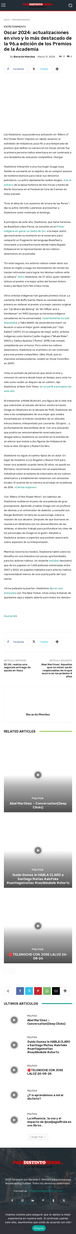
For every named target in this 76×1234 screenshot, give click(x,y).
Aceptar (39, 1228)
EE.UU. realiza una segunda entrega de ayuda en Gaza (17, 667)
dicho (21, 276)
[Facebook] (20, 991)
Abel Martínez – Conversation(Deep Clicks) (38, 805)
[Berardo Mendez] (7, 56)
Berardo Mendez (24, 56)
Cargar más (36, 1137)
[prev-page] (6, 970)
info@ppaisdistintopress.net (45, 1190)
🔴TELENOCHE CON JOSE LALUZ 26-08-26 (38, 956)
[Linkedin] (33, 1200)
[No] (71, 1222)
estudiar (54, 560)
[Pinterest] (38, 991)
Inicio (7, 19)
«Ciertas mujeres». (25, 487)
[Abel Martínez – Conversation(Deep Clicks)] (38, 775)
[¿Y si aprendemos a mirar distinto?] (14, 1095)
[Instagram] (22, 1200)
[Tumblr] (53, 1200)
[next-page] (12, 970)
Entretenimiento (21, 19)
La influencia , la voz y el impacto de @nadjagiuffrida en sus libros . (49, 1122)
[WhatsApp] (47, 991)
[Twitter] (29, 991)
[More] (57, 69)
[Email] (56, 991)
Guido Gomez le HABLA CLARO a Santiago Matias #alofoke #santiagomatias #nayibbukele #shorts (38, 879)
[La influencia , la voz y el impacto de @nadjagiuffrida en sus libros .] (14, 1120)
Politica (37, 798)
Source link (10, 616)
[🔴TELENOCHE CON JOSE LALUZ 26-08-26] (38, 926)
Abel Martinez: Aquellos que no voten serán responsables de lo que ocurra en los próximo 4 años (56, 670)
